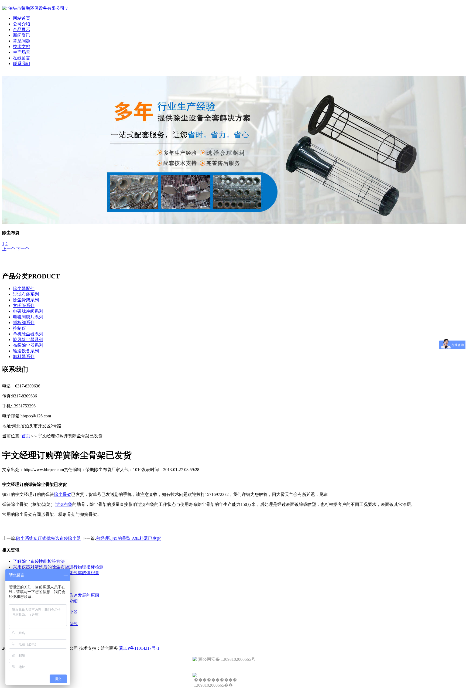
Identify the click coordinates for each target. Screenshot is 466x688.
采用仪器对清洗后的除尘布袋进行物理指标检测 (58, 567)
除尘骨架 (62, 494)
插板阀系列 (24, 322)
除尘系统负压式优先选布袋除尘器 (48, 538)
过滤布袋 (63, 504)
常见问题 (21, 41)
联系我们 (21, 63)
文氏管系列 (24, 305)
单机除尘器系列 (28, 334)
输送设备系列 (26, 351)
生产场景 (21, 52)
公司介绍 (21, 24)
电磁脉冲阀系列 (28, 311)
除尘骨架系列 (26, 300)
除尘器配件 (24, 288)
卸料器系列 (24, 356)
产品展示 (21, 29)
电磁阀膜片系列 (28, 317)
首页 (26, 436)
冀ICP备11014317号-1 (139, 648)
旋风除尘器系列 (28, 339)
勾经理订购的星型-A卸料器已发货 (128, 538)
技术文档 (21, 46)
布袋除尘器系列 (28, 345)
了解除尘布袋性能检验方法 (39, 561)
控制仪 (19, 328)
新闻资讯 (21, 35)
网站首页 (21, 18)
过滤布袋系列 (26, 294)
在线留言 (21, 58)
